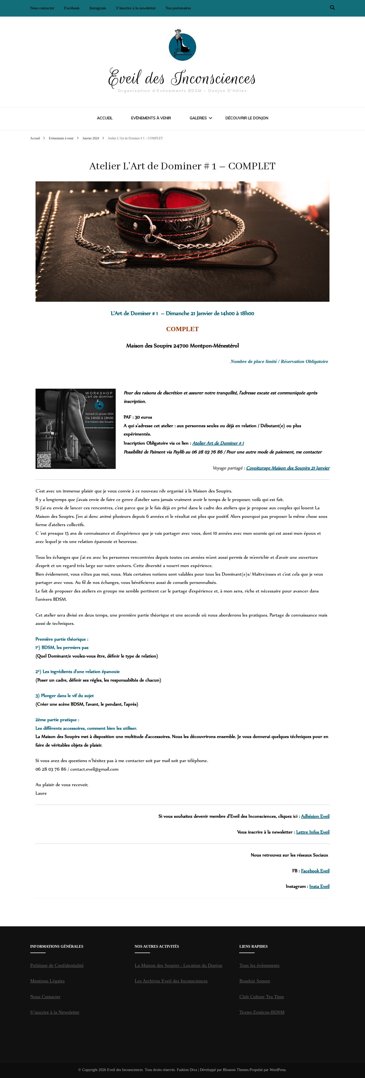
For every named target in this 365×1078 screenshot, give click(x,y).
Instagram (98, 8)
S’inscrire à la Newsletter (54, 1012)
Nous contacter (42, 8)
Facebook (72, 8)
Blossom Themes (235, 1070)
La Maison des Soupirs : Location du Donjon (178, 965)
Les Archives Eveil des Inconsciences (171, 981)
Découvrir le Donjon (247, 118)
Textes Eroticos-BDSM (262, 1012)
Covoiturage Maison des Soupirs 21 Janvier (287, 468)
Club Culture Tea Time (261, 996)
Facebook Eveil (315, 870)
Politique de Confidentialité (57, 965)
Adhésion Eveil (315, 816)
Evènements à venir (151, 118)
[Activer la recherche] (332, 7)
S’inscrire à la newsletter (136, 8)
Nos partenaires (178, 8)
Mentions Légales (47, 981)
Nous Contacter (45, 996)
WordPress (278, 1070)
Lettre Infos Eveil (312, 832)
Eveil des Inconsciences (182, 78)
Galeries (198, 118)
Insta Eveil (319, 886)
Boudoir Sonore (254, 981)
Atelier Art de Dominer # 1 (218, 443)
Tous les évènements (259, 965)
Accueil (104, 118)
